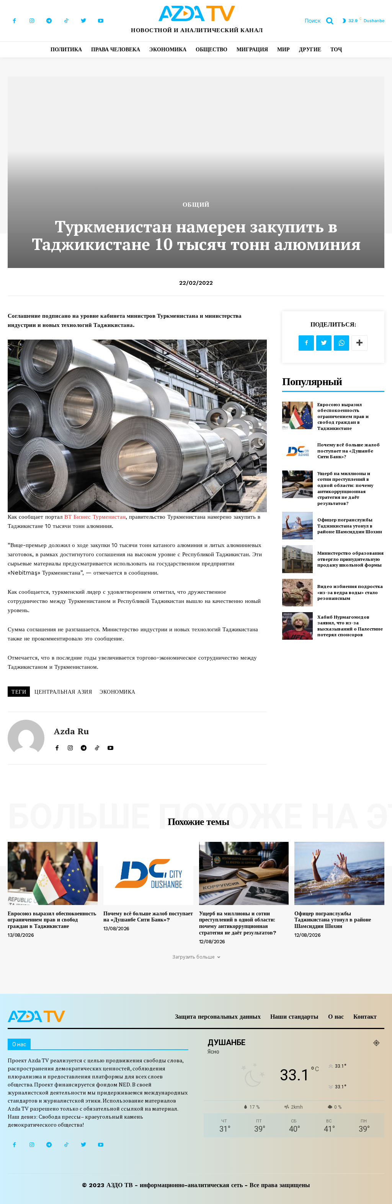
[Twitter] (83, 21)
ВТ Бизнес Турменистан (95, 516)
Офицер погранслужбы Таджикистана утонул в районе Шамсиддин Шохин (349, 525)
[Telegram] (49, 21)
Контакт (365, 1016)
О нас (336, 1016)
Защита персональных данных (218, 1016)
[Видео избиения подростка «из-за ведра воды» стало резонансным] (297, 592)
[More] (359, 343)
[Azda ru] (26, 738)
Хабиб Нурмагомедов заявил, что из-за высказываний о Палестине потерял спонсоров (350, 626)
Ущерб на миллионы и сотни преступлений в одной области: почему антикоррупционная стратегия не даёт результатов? (345, 488)
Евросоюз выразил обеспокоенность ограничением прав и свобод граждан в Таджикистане (343, 416)
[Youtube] (100, 21)
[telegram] (84, 746)
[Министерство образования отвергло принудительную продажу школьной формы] (297, 559)
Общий (196, 205)
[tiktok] (97, 746)
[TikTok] (66, 21)
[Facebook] (14, 21)
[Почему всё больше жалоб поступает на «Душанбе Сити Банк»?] (297, 451)
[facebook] (57, 746)
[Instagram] (31, 21)
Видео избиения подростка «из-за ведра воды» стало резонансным (350, 592)
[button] (322, 20)
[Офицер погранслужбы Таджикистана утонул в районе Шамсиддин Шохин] (297, 525)
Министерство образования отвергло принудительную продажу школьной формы (350, 559)
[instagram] (70, 746)
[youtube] (110, 746)
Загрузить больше (193, 957)
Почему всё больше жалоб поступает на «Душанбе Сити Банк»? (348, 450)
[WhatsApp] (341, 343)
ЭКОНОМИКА (118, 692)
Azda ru (71, 731)
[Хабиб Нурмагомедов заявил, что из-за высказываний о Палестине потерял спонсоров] (297, 626)
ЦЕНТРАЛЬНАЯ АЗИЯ (63, 692)
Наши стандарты (294, 1016)
